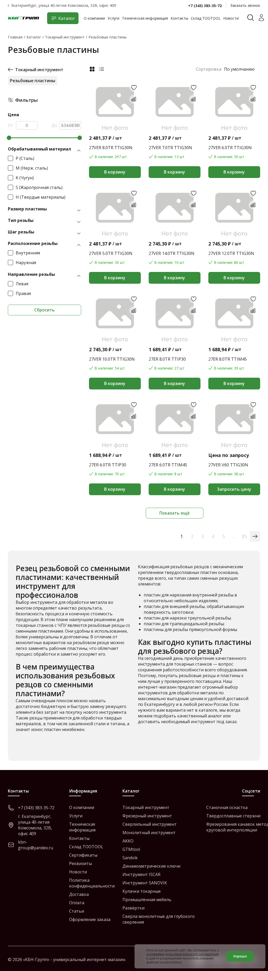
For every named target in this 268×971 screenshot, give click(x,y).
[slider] (9, 138)
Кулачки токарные (141, 891)
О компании (94, 18)
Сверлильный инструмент (149, 824)
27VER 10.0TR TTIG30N (112, 359)
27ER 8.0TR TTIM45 (227, 359)
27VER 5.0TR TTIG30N (110, 253)
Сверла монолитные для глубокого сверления (158, 919)
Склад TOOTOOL (206, 18)
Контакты (179, 18)
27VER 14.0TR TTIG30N (171, 253)
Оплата (76, 903)
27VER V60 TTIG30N (228, 464)
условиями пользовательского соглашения (182, 954)
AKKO (127, 841)
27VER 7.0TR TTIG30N (170, 147)
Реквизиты (80, 863)
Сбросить (44, 310)
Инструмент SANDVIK (144, 883)
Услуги (113, 18)
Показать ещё (174, 513)
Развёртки (133, 908)
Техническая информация (145, 18)
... (234, 536)
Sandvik (130, 858)
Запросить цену (234, 489)
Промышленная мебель (146, 899)
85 (244, 536)
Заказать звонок (245, 5)
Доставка (79, 894)
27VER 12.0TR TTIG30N (231, 253)
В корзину (114, 172)
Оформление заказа (89, 919)
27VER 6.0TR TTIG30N (230, 147)
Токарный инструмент (39, 69)
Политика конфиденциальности (92, 883)
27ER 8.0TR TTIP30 (167, 359)
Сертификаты (83, 855)
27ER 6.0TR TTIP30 (107, 464)
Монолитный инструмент (149, 832)
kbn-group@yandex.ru (35, 845)
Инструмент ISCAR (141, 874)
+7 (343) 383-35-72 (205, 5)
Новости (231, 18)
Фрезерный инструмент (147, 816)
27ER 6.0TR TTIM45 (168, 464)
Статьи (76, 911)
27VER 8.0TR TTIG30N (110, 147)
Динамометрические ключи (151, 866)
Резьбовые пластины (32, 80)
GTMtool (131, 849)
